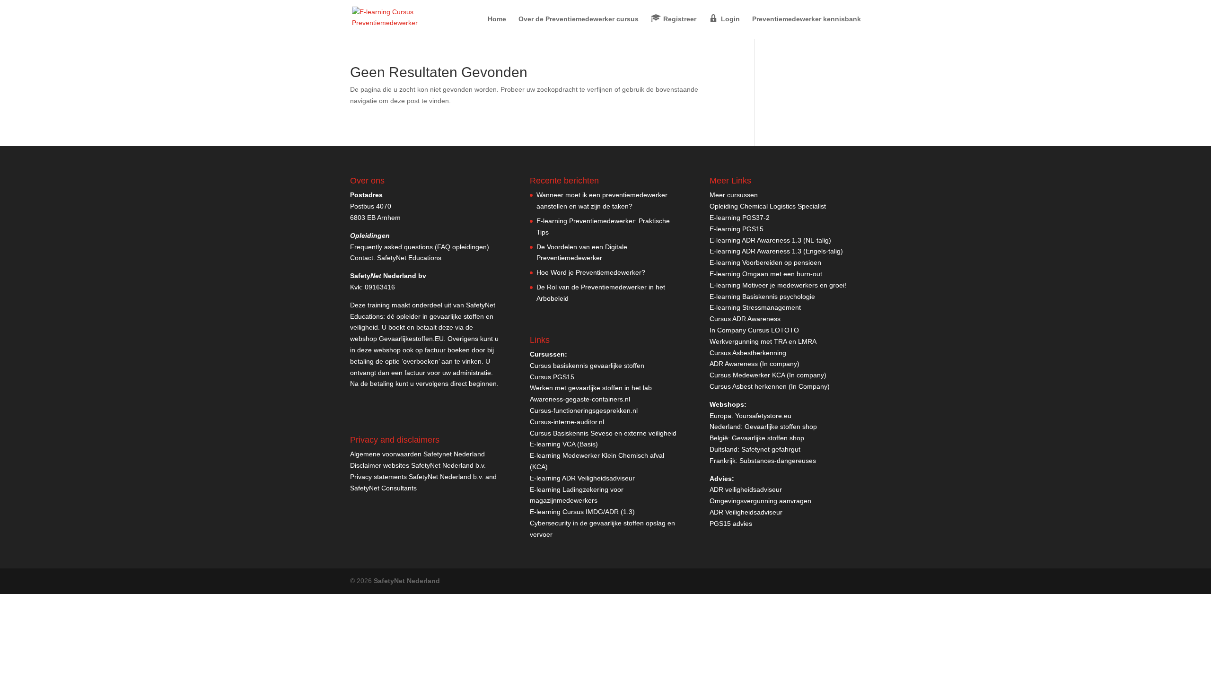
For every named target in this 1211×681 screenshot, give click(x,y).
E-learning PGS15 (736, 229)
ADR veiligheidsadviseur (746, 489)
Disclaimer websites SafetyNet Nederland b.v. (418, 465)
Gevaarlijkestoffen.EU (411, 338)
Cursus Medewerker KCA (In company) (768, 375)
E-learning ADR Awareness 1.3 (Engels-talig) (776, 251)
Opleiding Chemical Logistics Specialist (768, 206)
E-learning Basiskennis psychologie (762, 296)
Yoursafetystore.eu (763, 415)
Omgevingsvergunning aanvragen (760, 501)
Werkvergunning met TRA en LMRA (763, 341)
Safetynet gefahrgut (770, 449)
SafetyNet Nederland (407, 581)
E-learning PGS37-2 (740, 217)
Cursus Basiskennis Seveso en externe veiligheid (603, 433)
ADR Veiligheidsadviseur (746, 512)
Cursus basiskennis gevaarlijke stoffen (587, 365)
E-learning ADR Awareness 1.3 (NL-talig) (770, 240)
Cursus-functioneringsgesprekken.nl (584, 410)
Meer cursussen (734, 195)
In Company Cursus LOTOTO (754, 330)
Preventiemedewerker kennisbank (806, 19)
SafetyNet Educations (409, 258)
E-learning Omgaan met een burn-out (766, 274)
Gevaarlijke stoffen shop (781, 426)
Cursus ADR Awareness (745, 319)
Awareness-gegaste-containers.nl (580, 399)
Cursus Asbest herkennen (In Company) (770, 386)
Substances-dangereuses (777, 460)
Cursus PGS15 (552, 377)
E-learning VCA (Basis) (564, 444)
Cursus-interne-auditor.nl (567, 422)
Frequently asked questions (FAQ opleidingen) (419, 247)
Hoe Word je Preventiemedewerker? (590, 272)
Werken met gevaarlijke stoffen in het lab (591, 388)
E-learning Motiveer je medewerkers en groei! (778, 285)
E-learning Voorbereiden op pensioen (765, 262)
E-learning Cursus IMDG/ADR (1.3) (582, 511)
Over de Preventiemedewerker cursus (578, 19)
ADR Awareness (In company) (754, 363)
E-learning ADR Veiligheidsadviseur (582, 478)
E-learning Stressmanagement (755, 307)
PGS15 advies (731, 523)
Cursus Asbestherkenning (748, 353)
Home (497, 19)
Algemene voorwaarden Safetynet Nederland (417, 454)
